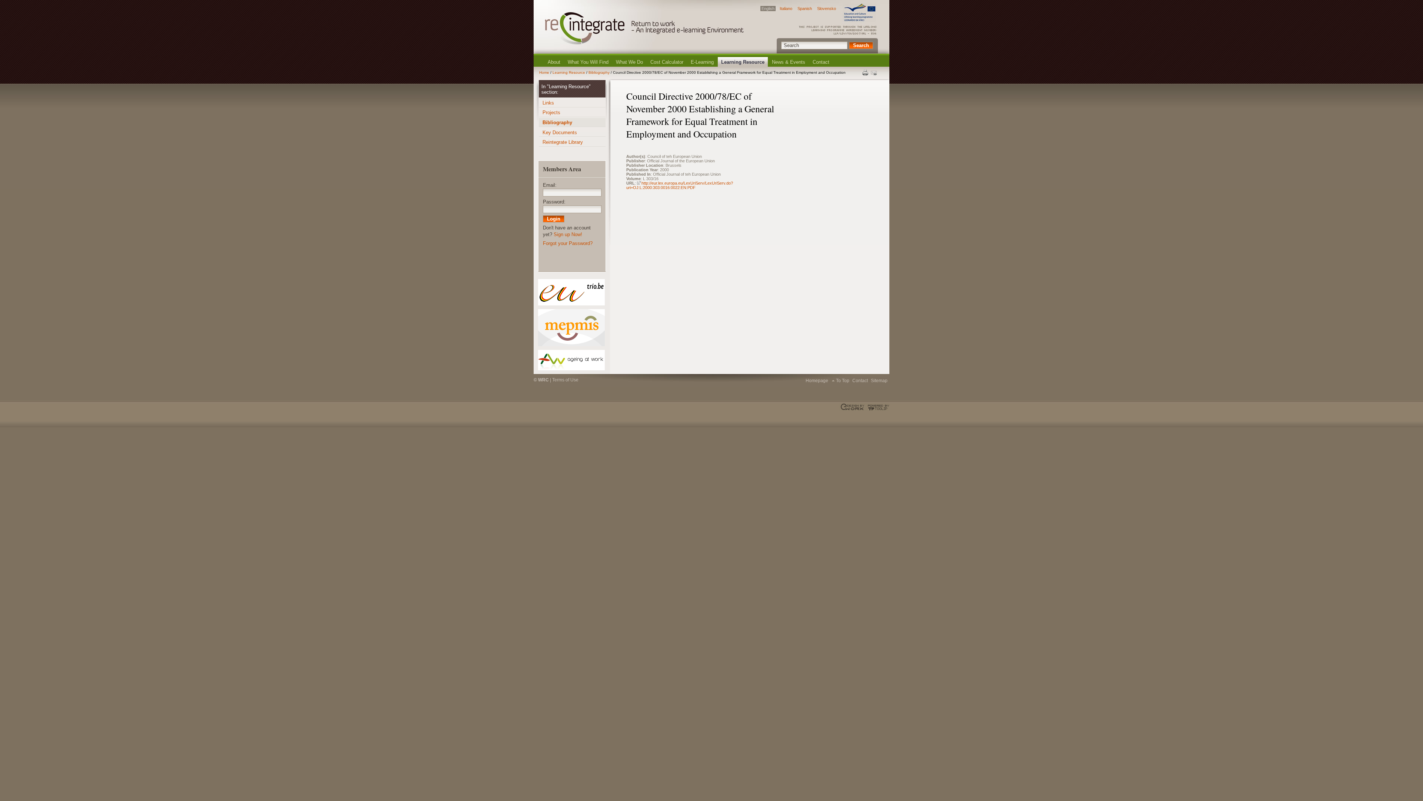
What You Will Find (588, 62)
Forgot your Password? (568, 243)
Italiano (786, 8)
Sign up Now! (568, 234)
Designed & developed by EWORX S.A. (853, 407)
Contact (821, 62)
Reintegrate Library (563, 142)
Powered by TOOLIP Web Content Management (877, 407)
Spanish (804, 8)
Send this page (874, 73)
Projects (551, 112)
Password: (554, 202)
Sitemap (879, 380)
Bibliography (599, 72)
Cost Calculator (666, 62)
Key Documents (560, 132)
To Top (842, 380)
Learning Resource (742, 62)
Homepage (817, 380)
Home (544, 72)
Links (548, 103)
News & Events (788, 62)
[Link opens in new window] (571, 292)
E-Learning (702, 62)
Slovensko (826, 8)
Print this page (866, 73)
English (768, 8)
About (554, 62)
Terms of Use (565, 380)
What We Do (629, 62)
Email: (550, 185)
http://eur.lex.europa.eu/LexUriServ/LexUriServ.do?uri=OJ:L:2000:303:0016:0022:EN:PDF (679, 185)
